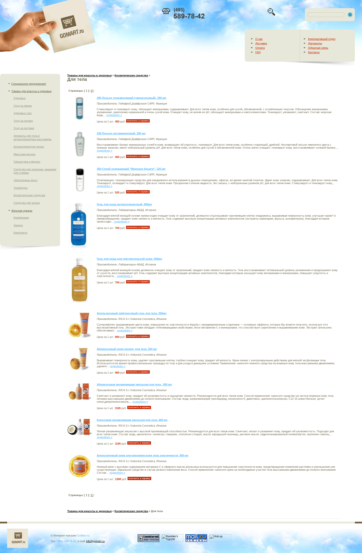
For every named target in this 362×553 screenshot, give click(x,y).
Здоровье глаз (23, 113)
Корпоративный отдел (321, 38)
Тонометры (21, 187)
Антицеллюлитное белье (29, 146)
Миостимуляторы (24, 154)
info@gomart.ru (95, 541)
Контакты (314, 52)
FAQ (258, 52)
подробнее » (114, 115)
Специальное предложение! (28, 83)
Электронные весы (25, 180)
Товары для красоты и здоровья (31, 91)
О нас (259, 38)
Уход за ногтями (24, 128)
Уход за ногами (23, 120)
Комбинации (21, 217)
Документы (315, 43)
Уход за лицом (23, 105)
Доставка (261, 43)
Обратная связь (318, 47)
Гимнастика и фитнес (27, 161)
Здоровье (20, 98)
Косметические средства (29, 195)
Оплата (260, 47)
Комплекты (20, 232)
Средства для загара (27, 202)
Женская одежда (21, 210)
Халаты (18, 225)
